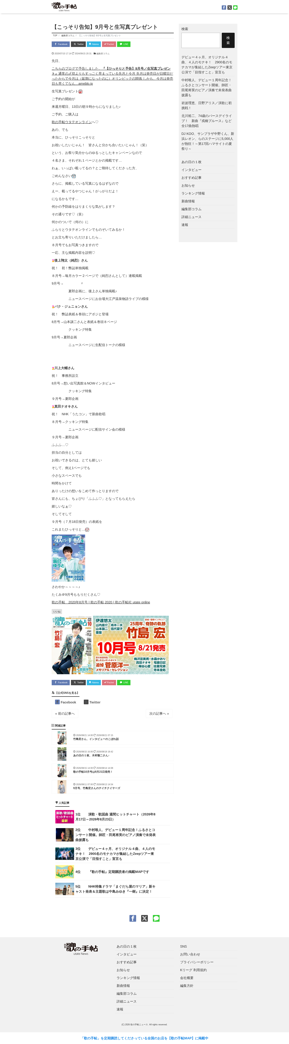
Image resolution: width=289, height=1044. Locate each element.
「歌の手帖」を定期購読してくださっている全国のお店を (124, 1038)
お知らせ (188, 185)
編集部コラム (103, 53)
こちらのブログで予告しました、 (77, 68)
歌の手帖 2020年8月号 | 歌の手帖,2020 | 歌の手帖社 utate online (101, 602)
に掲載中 (201, 1038)
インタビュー (191, 169)
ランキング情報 (193, 193)
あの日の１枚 (191, 162)
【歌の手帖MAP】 (181, 1038)
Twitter (80, 44)
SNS (183, 946)
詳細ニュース (191, 217)
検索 (184, 29)
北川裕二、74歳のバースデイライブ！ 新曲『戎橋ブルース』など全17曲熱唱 (206, 120)
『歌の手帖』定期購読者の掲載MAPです (118, 872)
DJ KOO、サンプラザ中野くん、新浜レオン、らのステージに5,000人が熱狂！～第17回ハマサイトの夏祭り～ (207, 141)
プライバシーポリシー (197, 962)
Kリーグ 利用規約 (193, 970)
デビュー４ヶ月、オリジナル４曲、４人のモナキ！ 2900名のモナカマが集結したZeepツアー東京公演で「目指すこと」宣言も (115, 854)
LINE (125, 44)
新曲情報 (188, 201)
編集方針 (187, 986)
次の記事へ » (159, 713)
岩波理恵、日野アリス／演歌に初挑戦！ (206, 105)
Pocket (110, 44)
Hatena (95, 44)
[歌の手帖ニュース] (64, 6)
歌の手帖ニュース (139, 1024)
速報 (184, 224)
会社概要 (187, 978)
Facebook (62, 44)
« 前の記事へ (65, 713)
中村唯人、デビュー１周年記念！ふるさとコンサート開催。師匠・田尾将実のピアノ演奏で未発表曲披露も (115, 835)
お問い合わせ (190, 954)
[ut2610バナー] (110, 644)
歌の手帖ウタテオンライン (72, 122)
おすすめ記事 (191, 177)
